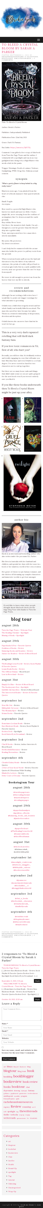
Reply (37, 981)
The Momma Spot (9, 711)
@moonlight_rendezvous (21, 862)
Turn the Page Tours (10, 630)
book (30, 1071)
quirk (17, 1099)
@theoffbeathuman (21, 836)
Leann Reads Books (9, 669)
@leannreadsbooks (21, 834)
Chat (10, 1157)
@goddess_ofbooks (21, 813)
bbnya (9, 1066)
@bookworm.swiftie (22, 870)
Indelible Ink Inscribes (10, 690)
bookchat (12, 1149)
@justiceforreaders (21, 818)
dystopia (24, 1091)
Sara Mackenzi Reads (10, 726)
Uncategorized (22, 58)
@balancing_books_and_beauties (21, 816)
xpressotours (21, 1118)
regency (7, 1107)
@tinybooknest (21, 925)
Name (5, 1024)
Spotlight (25, 633)
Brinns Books (7, 713)
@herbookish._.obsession (21, 901)
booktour (18, 1087)
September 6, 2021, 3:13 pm (12, 981)
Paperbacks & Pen (9, 645)
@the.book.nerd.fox (21, 847)
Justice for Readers (9, 653)
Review (21, 648)
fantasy (31, 1090)
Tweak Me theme (27, 1205)
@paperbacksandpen (21, 810)
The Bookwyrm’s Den (10, 687)
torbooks (14, 1115)
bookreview (13, 1081)
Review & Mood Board (28, 653)
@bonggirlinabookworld (21, 888)
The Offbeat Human (10, 672)
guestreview (23, 1093)
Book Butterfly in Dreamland (13, 734)
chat (28, 1087)
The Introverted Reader (11, 692)
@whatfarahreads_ (21, 904)
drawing (17, 1091)
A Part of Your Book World (12, 768)
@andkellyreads (21, 906)
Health (11, 1164)
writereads (10, 1118)
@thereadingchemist (21, 795)
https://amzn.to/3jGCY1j (20, 147)
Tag (9, 1176)
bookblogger (23, 1076)
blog (29, 1067)
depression (8, 1091)
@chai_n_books (21, 898)
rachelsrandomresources (18, 1102)
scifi (5, 1111)
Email (5, 1031)
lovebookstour (33, 1093)
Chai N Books (7, 744)
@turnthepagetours (21, 792)
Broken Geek (7, 731)
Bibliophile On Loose (10, 708)
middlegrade (8, 1096)
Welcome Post (26, 630)
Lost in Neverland (9, 674)
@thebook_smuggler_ (21, 865)
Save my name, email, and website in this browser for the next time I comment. (19, 1051)
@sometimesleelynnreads (21, 883)
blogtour (32, 57)
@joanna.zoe (22, 880)
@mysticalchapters (21, 797)
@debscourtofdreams (21, 922)
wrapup (27, 1115)
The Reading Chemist (10, 633)
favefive (11, 1161)
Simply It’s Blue (8, 684)
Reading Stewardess (10, 752)
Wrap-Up (12, 1191)
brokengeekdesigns (13, 57)
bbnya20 (16, 1067)
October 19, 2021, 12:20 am (12, 999)
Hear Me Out (7, 705)
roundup (26, 1107)
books (7, 1086)
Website (5, 1038)
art (5, 1067)
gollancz (7, 1093)
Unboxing (12, 1184)
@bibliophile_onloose (21, 867)
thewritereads (28, 1111)
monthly (17, 1096)
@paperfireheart (21, 828)
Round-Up (12, 1168)
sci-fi (34, 1107)
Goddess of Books (9, 648)
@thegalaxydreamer (22, 919)
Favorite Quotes (24, 645)
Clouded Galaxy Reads (10, 762)
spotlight (7, 58)
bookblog (8, 1076)
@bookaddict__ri (22, 886)
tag (17, 1111)
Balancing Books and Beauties (13, 651)
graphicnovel (14, 1093)
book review (30, 1081)
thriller (6, 1115)
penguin (24, 1096)
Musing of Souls (8, 635)
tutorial (11, 1180)
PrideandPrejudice (9, 1099)
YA (28, 1118)
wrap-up (21, 1115)
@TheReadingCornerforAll (21, 831)
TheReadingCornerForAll (12, 664)
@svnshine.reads (21, 916)
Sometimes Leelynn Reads (12, 723)
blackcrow (23, 1067)
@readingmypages (21, 800)
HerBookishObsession (11, 750)
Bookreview (13, 1153)
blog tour (22, 1071)
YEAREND (33, 1118)
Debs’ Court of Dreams (11, 776)
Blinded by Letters (9, 773)
